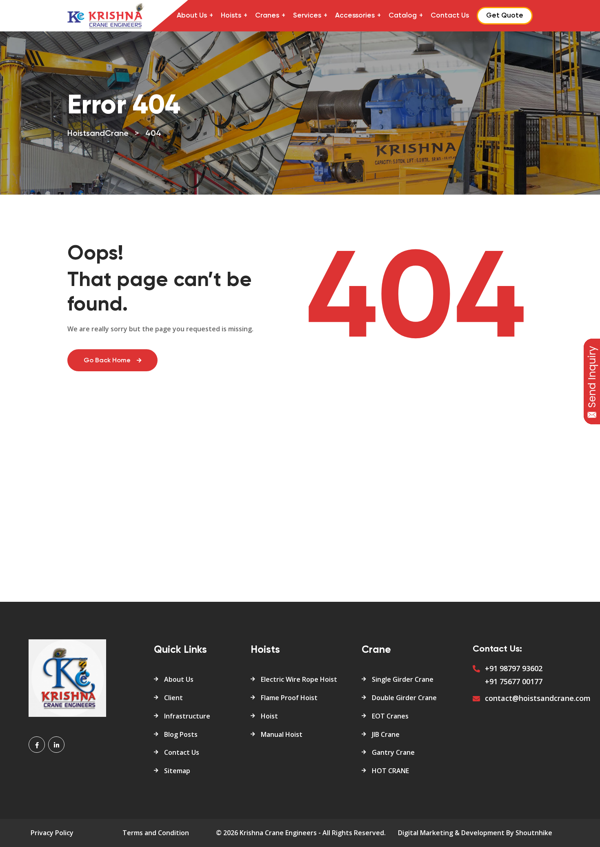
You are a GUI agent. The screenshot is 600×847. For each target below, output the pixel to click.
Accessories (355, 15)
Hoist (269, 716)
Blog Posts (181, 734)
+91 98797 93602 (513, 668)
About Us (192, 15)
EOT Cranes (390, 716)
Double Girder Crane (404, 697)
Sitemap (177, 770)
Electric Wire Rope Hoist (299, 679)
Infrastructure (187, 716)
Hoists (231, 15)
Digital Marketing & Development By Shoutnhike (475, 832)
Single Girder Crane (402, 679)
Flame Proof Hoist (289, 697)
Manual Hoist (281, 734)
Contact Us (450, 15)
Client (173, 697)
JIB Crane (386, 734)
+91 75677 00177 (513, 681)
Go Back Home (107, 360)
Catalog (403, 15)
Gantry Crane (393, 752)
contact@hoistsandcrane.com (538, 698)
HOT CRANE (390, 770)
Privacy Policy (52, 832)
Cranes (267, 15)
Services (307, 15)
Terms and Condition (155, 832)
